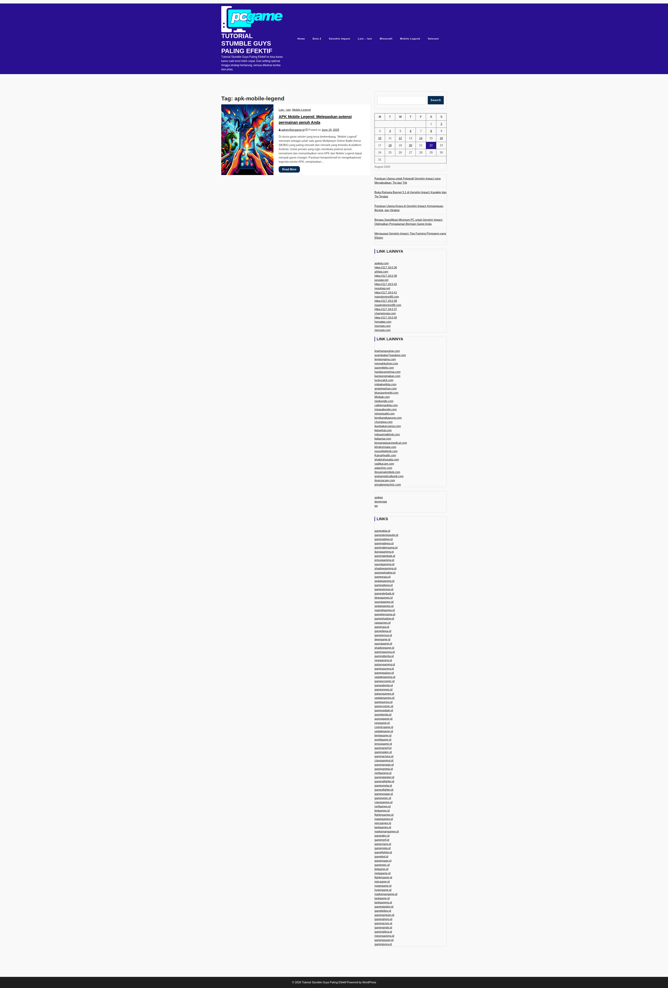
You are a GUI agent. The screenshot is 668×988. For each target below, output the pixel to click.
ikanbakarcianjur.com (388, 426)
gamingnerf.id (383, 748)
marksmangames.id (387, 831)
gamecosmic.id (384, 706)
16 (441, 138)
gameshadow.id (384, 618)
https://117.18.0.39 (386, 275)
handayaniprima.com (387, 371)
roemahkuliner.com (386, 363)
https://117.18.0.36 (386, 267)
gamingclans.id (384, 756)
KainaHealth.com (385, 455)
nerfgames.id (383, 806)
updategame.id (384, 731)
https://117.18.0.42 (386, 284)
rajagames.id (383, 622)
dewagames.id (384, 597)
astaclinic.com (383, 467)
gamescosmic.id (385, 681)
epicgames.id (383, 823)
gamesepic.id (383, 798)
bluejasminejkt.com (386, 392)
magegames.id (384, 819)
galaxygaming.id (385, 664)
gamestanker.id (384, 906)
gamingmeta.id (384, 768)
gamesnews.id (383, 689)
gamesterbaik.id (384, 593)
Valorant (433, 38)
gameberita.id (383, 714)
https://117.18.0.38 (386, 300)
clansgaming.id (384, 760)
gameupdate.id (384, 710)
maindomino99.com (387, 296)
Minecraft (386, 38)
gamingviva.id (383, 944)
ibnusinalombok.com (387, 472)
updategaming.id (385, 677)
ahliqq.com (381, 271)
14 (420, 138)
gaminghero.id (383, 919)
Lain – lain (365, 38)
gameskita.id (382, 530)
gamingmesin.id (384, 915)
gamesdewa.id (384, 585)
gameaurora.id (383, 702)
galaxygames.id (384, 693)
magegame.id (383, 885)
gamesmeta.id (383, 785)
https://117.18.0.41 (386, 292)
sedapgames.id (384, 606)
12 (400, 138)
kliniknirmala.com (385, 447)
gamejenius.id (383, 635)
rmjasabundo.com (386, 409)
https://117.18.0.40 (386, 317)
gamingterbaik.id (385, 555)
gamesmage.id (384, 793)
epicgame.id (382, 881)
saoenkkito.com (384, 367)
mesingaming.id (384, 935)
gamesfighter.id (384, 789)
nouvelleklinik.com (386, 451)
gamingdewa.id (384, 543)
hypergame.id (383, 889)
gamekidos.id (383, 910)
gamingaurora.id (385, 651)
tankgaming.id (383, 902)
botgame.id (381, 869)
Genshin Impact (339, 38)
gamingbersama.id (386, 547)
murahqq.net (382, 288)
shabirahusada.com (387, 459)
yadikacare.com (384, 463)
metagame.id (383, 873)
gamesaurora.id (384, 668)
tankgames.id (383, 827)
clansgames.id (383, 802)
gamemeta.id (383, 848)
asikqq (379, 497)
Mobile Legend (410, 38)
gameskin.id (382, 835)
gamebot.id (381, 856)
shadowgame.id (384, 647)
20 (410, 145)
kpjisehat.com (383, 430)
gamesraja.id (383, 576)
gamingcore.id (383, 923)
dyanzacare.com (385, 480)
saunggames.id (384, 601)
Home (301, 38)
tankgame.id (382, 898)
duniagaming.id (384, 551)
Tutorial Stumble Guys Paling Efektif (246, 43)
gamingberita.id (384, 656)
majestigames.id (385, 610)
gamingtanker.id (384, 777)
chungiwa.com (383, 421)
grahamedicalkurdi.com (389, 476)
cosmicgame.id (384, 727)
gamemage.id (383, 860)
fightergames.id (384, 814)
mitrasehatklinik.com (387, 434)
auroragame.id (383, 718)
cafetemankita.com (386, 405)
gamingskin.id (383, 752)
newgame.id (382, 722)
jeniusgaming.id (384, 560)
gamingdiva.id (383, 931)
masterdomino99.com (388, 305)
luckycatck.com (384, 380)
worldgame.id (383, 739)
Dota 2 (317, 38)
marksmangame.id (386, 894)
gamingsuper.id (384, 940)
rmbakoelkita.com (385, 384)
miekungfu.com (384, 401)
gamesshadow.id (385, 572)
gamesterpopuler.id (386, 535)
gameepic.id (382, 864)
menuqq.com (383, 330)
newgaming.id (383, 660)
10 (379, 138)
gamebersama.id (385, 614)
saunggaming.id (384, 564)
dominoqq (381, 501)
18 (390, 145)
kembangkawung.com (388, 417)
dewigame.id (382, 639)
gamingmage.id (384, 764)
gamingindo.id (383, 927)
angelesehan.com (386, 388)
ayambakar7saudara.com (390, 355)
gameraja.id (382, 626)
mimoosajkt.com (385, 413)
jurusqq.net (381, 280)
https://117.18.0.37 (386, 309)
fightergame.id (383, 877)
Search (436, 100)
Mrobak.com (382, 396)
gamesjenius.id (384, 589)
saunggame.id (383, 643)
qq (376, 505)
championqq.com (385, 313)
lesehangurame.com (387, 351)
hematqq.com (383, 321)
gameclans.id (383, 844)
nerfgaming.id (383, 773)
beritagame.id (383, 735)
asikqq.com (382, 263)
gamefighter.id (383, 852)
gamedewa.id (383, 631)
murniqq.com (383, 325)
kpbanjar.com (383, 438)
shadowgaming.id (385, 568)
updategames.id (384, 697)
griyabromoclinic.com (388, 484)
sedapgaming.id (384, 581)
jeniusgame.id (383, 743)
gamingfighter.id (384, 781)
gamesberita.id (384, 685)
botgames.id (382, 810)
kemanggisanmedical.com (391, 442)
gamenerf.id (382, 839)
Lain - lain (285, 109)
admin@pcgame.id (293, 129)
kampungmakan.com (387, 376)
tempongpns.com (385, 359)
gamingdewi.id (384, 539)
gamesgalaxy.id (384, 672)
